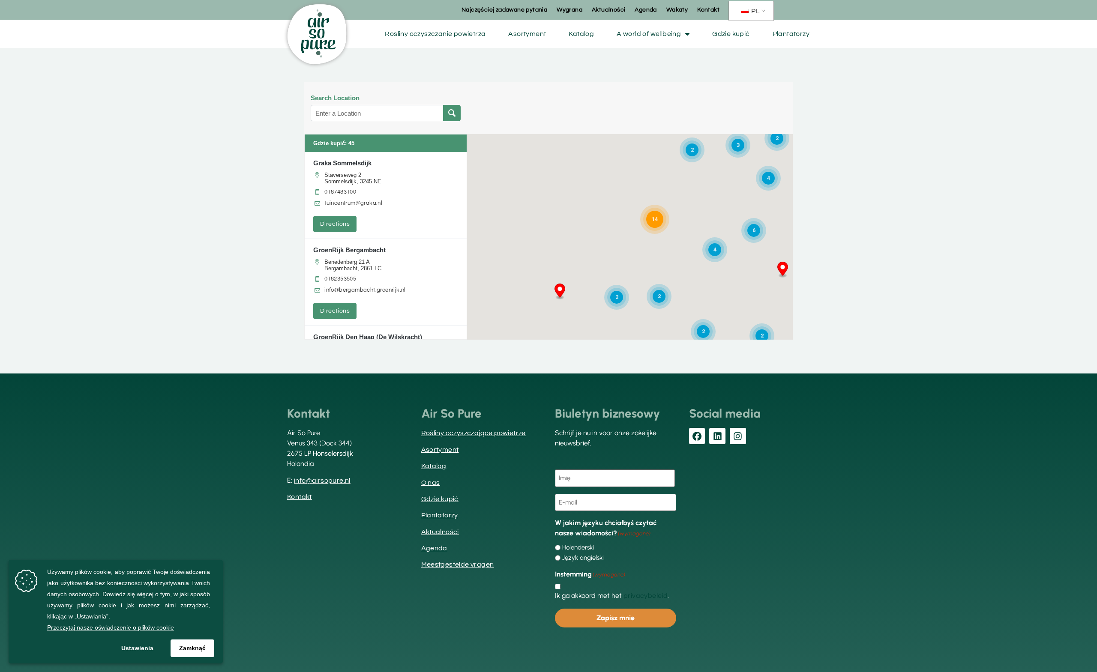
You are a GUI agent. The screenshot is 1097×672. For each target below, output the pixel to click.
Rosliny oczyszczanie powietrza (435, 33)
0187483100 (340, 192)
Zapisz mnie (615, 618)
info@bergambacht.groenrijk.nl (365, 290)
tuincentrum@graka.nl (353, 203)
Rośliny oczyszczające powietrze (473, 433)
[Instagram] (738, 436)
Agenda (645, 10)
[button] (559, 292)
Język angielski (583, 558)
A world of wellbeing (649, 33)
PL (755, 11)
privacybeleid (645, 595)
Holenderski (578, 547)
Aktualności (608, 10)
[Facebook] (697, 436)
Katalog (581, 33)
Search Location (335, 98)
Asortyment (527, 33)
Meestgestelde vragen (457, 564)
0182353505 (340, 279)
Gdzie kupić (730, 33)
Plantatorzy (791, 33)
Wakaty (677, 10)
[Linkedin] (717, 436)
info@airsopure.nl (322, 480)
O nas (430, 482)
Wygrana (569, 10)
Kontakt (708, 10)
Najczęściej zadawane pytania (504, 10)
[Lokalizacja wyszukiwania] (452, 113)
